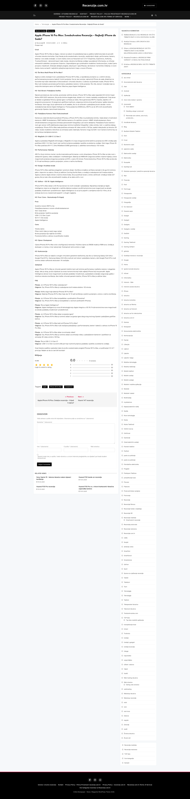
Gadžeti (126, 233)
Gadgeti (126, 220)
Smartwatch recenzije (133, 520)
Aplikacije (127, 95)
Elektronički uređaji (130, 153)
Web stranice (128, 682)
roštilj (125, 538)
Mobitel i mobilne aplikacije (132, 384)
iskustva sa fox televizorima (133, 313)
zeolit (125, 729)
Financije (127, 180)
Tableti (126, 578)
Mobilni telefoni (129, 371)
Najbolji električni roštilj (131, 406)
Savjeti (126, 542)
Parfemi (126, 451)
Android (126, 91)
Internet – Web (128, 282)
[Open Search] (156, 15)
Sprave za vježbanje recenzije (133, 573)
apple (45, 387)
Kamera (126, 322)
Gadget (126, 215)
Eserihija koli (128, 167)
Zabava (126, 716)
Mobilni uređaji (41, 31)
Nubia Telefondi (129, 424)
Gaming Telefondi (129, 242)
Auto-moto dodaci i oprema (133, 100)
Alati (125, 86)
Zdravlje (126, 724)
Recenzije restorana (130, 529)
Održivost (127, 433)
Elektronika (127, 158)
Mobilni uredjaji (129, 380)
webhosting (128, 689)
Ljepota (126, 353)
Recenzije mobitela (130, 517)
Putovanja (127, 495)
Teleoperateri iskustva (131, 604)
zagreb (126, 720)
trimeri (126, 629)
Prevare (126, 482)
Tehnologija (127, 591)
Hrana (126, 264)
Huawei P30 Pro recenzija (45, 486)
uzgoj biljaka (128, 660)
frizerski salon (128, 211)
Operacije (127, 438)
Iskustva (126, 295)
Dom (125, 136)
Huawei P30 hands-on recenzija (90, 477)
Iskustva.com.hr (129, 318)
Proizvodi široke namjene (132, 491)
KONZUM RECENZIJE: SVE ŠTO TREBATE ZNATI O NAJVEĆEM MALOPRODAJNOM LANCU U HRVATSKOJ (138, 50)
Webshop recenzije (130, 698)
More (127, 16)
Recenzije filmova (129, 504)
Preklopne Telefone (130, 473)
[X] (46, 5)
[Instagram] (41, 5)
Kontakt (83, 14)
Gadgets (127, 224)
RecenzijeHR (41, 43)
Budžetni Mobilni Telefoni (132, 131)
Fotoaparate (128, 193)
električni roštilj (128, 149)
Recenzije (51, 31)
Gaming (126, 238)
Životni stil (127, 738)
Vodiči (126, 673)
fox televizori (128, 207)
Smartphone (128, 560)
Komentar (44, 422)
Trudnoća (127, 633)
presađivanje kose (130, 478)
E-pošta (71, 446)
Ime (42, 446)
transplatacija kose (130, 624)
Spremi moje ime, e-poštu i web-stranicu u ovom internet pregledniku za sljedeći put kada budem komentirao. (72, 457)
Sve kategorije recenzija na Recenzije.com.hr (95, 788)
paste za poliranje (129, 460)
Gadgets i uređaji (129, 229)
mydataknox (128, 402)
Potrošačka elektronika (131, 464)
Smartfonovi (128, 555)
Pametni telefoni (129, 446)
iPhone (126, 291)
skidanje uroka (128, 547)
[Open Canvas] (34, 15)
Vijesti (126, 669)
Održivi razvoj (128, 429)
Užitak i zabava (129, 664)
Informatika (127, 278)
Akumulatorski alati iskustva (133, 82)
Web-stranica (95, 446)
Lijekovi (126, 349)
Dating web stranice (132, 684)
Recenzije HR (128, 513)
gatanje (126, 251)
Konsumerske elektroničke (132, 331)
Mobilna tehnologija (130, 362)
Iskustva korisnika (129, 300)
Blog (125, 127)
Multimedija (127, 398)
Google (126, 260)
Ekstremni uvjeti (129, 144)
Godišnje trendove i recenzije (133, 255)
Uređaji (126, 638)
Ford (125, 184)
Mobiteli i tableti (129, 393)
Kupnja (126, 340)
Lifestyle (126, 344)
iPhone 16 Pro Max (56, 387)
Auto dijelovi (130, 106)
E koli (125, 140)
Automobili (127, 104)
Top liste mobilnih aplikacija (135, 620)
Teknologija (127, 595)
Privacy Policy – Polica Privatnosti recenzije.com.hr (113, 14)
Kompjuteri (127, 326)
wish (125, 702)
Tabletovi (127, 582)
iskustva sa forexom (130, 309)
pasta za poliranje (129, 455)
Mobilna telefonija (129, 366)
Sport (125, 569)
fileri (125, 175)
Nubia (126, 420)
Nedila (126, 411)
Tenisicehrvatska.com (131, 613)
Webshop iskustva (130, 693)
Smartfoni (127, 551)
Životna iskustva (129, 733)
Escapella (127, 162)
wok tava (127, 711)
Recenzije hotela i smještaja (133, 509)
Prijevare (127, 486)
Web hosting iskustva (131, 678)
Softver (126, 564)
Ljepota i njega (128, 358)
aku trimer (127, 77)
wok (125, 707)
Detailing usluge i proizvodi (134, 111)
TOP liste (127, 618)
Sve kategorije (129, 758)
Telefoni (126, 600)
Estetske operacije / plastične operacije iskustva (139, 171)
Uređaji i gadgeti (129, 642)
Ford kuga (127, 189)
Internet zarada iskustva (132, 287)
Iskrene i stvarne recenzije (66, 14)
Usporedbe (127, 655)
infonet (126, 273)
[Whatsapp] (100, 780)
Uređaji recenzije (129, 647)
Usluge (126, 651)
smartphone (69, 387)
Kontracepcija (128, 335)
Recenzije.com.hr (95, 5)
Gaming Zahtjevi (129, 247)
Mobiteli (126, 389)
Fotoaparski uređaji (130, 198)
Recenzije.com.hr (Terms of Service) (106, 16)
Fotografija (127, 202)
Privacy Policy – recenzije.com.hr (74, 16)
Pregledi (126, 469)
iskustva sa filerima (130, 304)
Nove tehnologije (129, 415)
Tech (125, 586)
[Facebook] (35, 5)
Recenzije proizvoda (130, 524)
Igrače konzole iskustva (131, 269)
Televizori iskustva (130, 609)
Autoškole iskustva (130, 122)
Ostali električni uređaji (131, 442)
